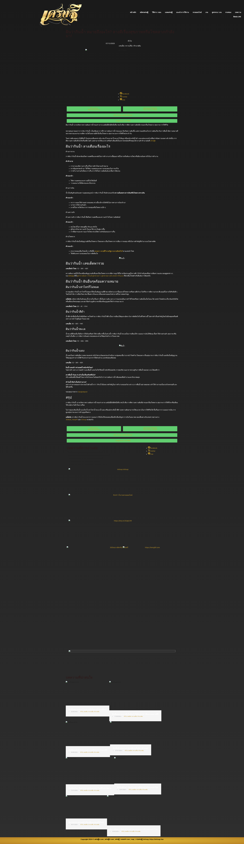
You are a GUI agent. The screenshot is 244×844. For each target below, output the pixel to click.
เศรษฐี (117, 839)
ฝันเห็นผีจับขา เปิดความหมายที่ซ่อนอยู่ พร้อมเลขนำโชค (137, 787)
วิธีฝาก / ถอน (156, 12)
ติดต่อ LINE (237, 17)
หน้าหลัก (133, 12)
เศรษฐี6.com (99, 839)
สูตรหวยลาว (96, 276)
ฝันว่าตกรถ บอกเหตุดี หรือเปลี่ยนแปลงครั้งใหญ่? (86, 822)
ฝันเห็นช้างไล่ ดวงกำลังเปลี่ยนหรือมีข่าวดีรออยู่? (130, 748)
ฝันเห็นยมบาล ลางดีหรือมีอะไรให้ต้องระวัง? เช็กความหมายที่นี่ (135, 714)
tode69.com (125, 839)
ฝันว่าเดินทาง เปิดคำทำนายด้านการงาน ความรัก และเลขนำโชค (134, 829)
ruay (132, 839)
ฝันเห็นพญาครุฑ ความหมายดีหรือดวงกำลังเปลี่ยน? (87, 709)
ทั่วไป (130, 41)
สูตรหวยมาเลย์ (106, 276)
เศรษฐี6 (153, 141)
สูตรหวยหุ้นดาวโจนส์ (84, 276)
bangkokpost (82, 392)
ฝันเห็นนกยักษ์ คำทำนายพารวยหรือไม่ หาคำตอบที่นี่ (88, 750)
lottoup (71, 276)
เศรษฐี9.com (109, 839)
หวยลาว (98, 251)
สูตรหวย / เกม (217, 12)
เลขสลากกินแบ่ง (118, 276)
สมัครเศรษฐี (144, 12)
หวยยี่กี (103, 251)
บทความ (238, 12)
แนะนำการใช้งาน (182, 12)
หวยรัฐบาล (110, 251)
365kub (68, 420)
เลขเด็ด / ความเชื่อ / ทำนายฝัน (130, 46)
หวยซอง (228, 12)
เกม (206, 12)
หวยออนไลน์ (197, 12)
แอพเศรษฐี (168, 12)
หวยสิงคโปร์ (118, 251)
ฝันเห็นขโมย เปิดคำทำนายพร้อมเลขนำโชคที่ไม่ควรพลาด (90, 788)
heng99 (75, 420)
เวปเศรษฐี (138, 839)
